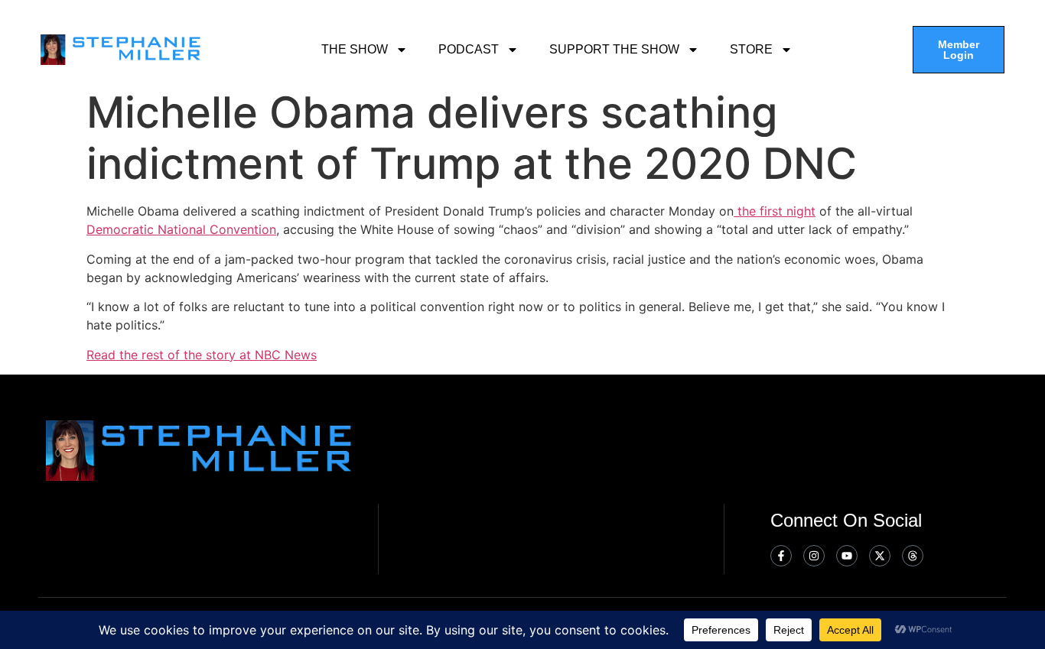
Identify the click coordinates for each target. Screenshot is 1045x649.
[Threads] (912, 555)
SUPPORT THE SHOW (614, 49)
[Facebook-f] (781, 555)
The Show (354, 49)
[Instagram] (814, 555)
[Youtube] (847, 555)
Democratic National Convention (181, 229)
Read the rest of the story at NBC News (201, 354)
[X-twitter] (879, 555)
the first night (774, 211)
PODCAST (468, 49)
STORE (751, 49)
